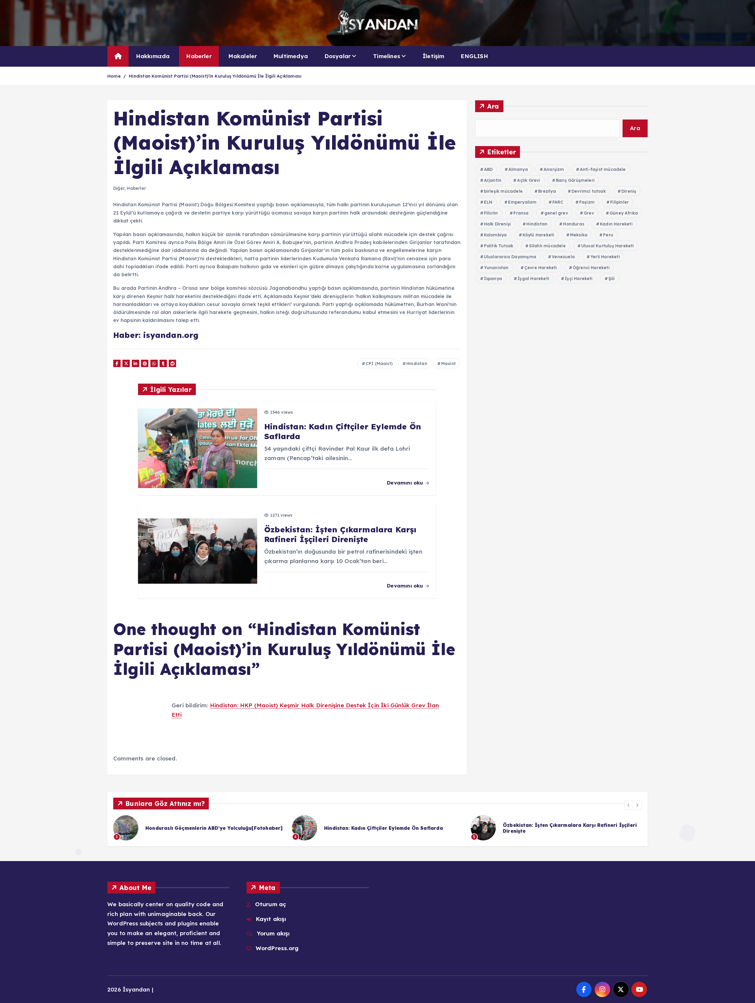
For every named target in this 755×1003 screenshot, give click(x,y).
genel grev (556, 213)
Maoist (448, 363)
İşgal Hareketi (533, 278)
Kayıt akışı (271, 918)
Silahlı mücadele (547, 245)
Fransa (520, 213)
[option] (199, 827)
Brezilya (547, 191)
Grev (589, 213)
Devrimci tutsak (589, 191)
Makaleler (242, 56)
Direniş (628, 191)
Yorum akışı (273, 933)
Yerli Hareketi (605, 256)
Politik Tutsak (498, 245)
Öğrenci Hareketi (591, 267)
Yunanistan (496, 267)
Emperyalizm (522, 202)
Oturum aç (270, 904)
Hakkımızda (153, 56)
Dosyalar (337, 56)
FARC (558, 202)
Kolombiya (495, 235)
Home (114, 76)
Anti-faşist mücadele (603, 169)
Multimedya (290, 56)
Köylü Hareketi (538, 235)
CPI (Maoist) (379, 363)
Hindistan (416, 363)
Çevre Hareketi (540, 267)
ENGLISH (474, 56)
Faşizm (587, 202)
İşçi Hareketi (579, 278)
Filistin (491, 213)
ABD (488, 169)
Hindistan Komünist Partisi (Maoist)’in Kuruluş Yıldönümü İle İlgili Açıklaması (215, 76)
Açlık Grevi (528, 180)
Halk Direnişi (497, 224)
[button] (628, 805)
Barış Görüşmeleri (575, 180)
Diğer (118, 188)
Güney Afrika (624, 213)
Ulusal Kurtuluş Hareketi (607, 245)
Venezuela (563, 256)
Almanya (518, 169)
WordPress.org (277, 948)
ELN (488, 202)
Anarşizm (554, 169)
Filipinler (619, 202)
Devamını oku (406, 483)
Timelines (386, 56)
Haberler (199, 56)
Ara (493, 106)
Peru (608, 235)
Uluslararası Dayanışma (510, 256)
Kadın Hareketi (616, 224)
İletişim (433, 56)
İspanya (493, 278)
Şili (611, 278)
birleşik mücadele (503, 191)
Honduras (573, 224)
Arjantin (493, 180)
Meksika (578, 235)
